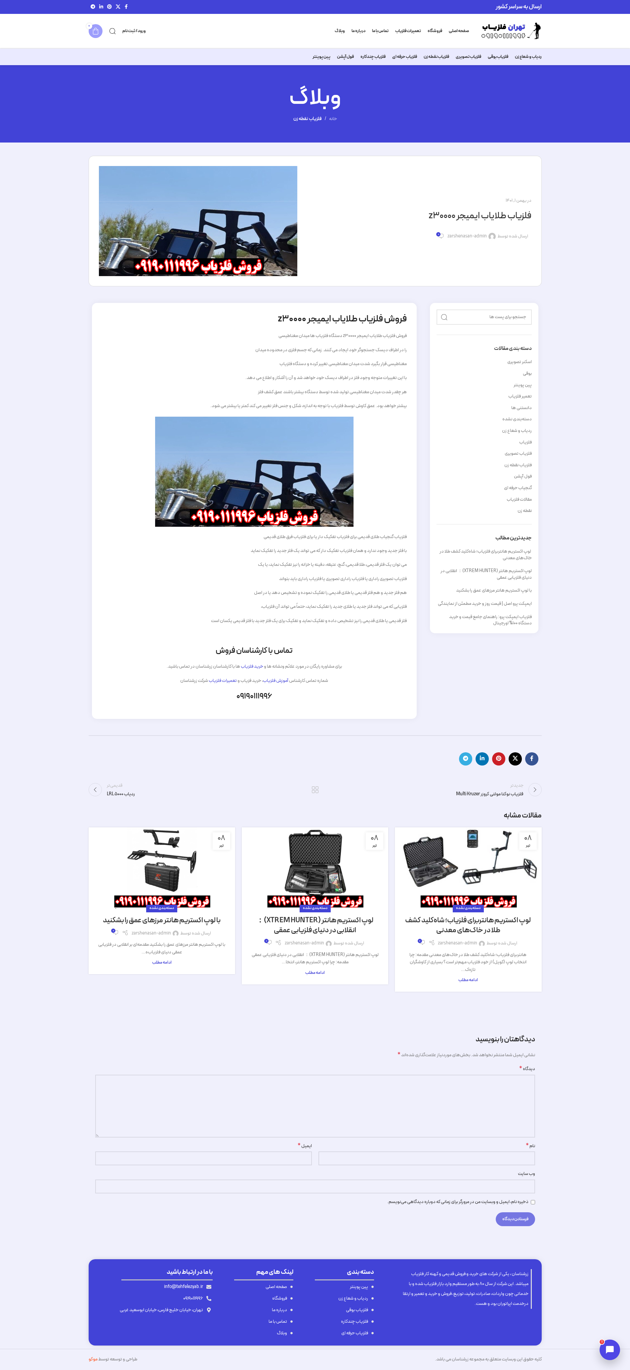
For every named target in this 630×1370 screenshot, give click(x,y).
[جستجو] (112, 31)
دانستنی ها (521, 408)
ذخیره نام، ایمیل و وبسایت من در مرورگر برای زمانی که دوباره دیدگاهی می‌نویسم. (457, 1201)
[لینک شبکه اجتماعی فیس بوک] (126, 7)
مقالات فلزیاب (519, 499)
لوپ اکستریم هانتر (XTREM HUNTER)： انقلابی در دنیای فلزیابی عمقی (486, 574)
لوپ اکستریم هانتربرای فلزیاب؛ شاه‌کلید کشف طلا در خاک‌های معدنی (486, 554)
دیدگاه (527, 1069)
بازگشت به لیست (315, 789)
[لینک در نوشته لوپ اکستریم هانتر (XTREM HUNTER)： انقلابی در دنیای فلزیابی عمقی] (315, 868)
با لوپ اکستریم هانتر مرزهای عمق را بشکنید (494, 590)
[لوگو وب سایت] (509, 30)
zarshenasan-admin (467, 236)
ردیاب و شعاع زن (517, 431)
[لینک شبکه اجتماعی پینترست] (109, 7)
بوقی (527, 373)
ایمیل (305, 1146)
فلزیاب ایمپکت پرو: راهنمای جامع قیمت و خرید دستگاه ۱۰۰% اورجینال (490, 620)
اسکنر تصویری (519, 362)
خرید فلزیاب (252, 666)
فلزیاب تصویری (518, 453)
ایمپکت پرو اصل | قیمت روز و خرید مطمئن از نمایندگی (485, 603)
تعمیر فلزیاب (520, 396)
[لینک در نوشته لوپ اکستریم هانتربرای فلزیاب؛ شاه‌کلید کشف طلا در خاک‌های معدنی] (468, 868)
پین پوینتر (523, 385)
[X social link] (118, 7)
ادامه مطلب (468, 980)
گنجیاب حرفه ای (518, 488)
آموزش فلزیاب (275, 680)
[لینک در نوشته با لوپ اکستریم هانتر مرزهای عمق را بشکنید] (162, 868)
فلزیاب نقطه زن (307, 118)
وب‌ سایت (526, 1173)
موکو (93, 1359)
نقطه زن (525, 511)
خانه (333, 118)
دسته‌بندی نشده (517, 419)
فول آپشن (523, 476)
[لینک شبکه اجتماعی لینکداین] (101, 7)
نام (530, 1146)
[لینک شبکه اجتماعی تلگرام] (93, 7)
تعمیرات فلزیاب (223, 680)
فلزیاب (525, 442)
